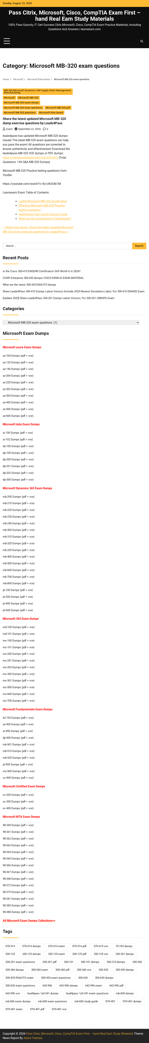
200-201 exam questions (20, 962)
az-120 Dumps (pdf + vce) (18, 362)
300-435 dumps (125, 969)
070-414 (10, 946)
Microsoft (9, 97)
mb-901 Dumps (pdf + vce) (19, 744)
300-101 (68, 962)
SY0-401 (110, 1001)
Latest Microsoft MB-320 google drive (43, 201)
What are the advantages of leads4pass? (45, 218)
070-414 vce (101, 946)
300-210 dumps (116, 962)
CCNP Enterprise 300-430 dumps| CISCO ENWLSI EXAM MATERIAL (43, 278)
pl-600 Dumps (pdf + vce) (18, 610)
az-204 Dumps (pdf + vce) (18, 375)
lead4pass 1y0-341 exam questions (87, 993)
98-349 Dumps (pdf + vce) (18, 825)
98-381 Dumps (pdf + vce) (18, 898)
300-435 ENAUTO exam (19, 977)
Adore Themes (33, 1038)
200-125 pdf (79, 954)
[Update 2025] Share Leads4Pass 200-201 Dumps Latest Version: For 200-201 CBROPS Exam (58, 298)
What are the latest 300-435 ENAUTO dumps (29, 284)
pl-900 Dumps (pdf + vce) (18, 764)
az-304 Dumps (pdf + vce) (18, 395)
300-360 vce (84, 969)
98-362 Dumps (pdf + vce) (18, 838)
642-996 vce (12, 993)
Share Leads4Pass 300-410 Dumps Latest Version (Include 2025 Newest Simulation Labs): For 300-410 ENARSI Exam (73, 291)
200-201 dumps (125, 954)
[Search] (141, 41)
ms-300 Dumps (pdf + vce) (19, 674)
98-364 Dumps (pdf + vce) (18, 852)
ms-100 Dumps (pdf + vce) (19, 640)
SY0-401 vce (59, 1009)
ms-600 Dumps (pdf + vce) (19, 694)
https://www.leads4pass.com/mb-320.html (30, 157)
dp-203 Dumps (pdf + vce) (18, 473)
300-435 (103, 969)
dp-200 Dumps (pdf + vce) (18, 459)
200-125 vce (101, 954)
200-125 (10, 954)
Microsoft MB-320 (28, 97)
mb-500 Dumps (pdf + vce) (19, 563)
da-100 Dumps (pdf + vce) (18, 446)
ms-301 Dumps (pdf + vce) (19, 680)
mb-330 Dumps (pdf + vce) (19, 550)
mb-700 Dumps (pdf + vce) (19, 576)
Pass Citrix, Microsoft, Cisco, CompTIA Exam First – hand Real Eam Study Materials (74, 15)
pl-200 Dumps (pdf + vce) (18, 596)
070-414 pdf (79, 946)
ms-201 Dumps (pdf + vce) (19, 660)
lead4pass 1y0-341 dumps (43, 993)
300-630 (83, 977)
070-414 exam (56, 946)
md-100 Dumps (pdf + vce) (19, 627)
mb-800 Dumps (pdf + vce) (19, 583)
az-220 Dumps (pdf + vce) (18, 382)
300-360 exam (39, 969)
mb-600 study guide (86, 1001)
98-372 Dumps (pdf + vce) (18, 885)
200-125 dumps (31, 954)
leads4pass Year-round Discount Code (43, 214)
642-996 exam (93, 985)
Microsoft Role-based (51, 112)
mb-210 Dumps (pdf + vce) (19, 503)
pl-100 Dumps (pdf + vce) (18, 590)
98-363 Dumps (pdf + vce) (18, 845)
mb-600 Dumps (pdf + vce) (19, 570)
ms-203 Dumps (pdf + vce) (19, 667)
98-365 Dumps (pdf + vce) (18, 858)
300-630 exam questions (20, 985)
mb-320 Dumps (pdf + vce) (19, 543)
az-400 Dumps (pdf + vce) (18, 402)
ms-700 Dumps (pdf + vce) (19, 700)
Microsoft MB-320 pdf (58, 107)
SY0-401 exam (14, 1009)
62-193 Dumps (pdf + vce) (18, 717)
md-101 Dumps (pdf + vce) (19, 634)
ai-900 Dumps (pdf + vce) (18, 731)
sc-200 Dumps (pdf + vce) (18, 794)
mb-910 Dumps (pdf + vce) (19, 751)
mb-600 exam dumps (18, 1001)
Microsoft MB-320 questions (20, 112)
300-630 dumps (104, 977)
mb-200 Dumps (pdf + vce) (19, 496)
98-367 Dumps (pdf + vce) (18, 872)
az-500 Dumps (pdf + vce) (18, 409)
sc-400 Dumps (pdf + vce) (18, 808)
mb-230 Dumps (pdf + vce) (19, 516)
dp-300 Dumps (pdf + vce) (18, 479)
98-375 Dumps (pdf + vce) (18, 892)
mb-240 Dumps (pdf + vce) (19, 523)
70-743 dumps (124, 946)
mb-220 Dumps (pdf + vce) (19, 510)
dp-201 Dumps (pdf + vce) (18, 466)
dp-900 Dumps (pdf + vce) (18, 737)
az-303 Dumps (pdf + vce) (18, 389)
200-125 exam (56, 954)
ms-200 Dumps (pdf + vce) (19, 653)
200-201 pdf (50, 962)
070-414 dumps (31, 946)
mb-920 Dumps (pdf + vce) (19, 757)
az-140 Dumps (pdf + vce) (18, 369)
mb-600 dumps (125, 993)
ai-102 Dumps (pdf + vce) (18, 439)
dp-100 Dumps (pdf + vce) (18, 453)
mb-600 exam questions (52, 1001)
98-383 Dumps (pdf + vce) (18, 905)
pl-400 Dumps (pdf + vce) (18, 603)
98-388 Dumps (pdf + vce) (18, 912)
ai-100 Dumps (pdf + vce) (18, 432)
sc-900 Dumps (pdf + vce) (18, 777)
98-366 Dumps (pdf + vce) (18, 865)
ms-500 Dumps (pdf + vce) (19, 687)
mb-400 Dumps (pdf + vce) (19, 556)
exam (9, 129)
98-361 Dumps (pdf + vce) (18, 832)
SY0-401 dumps (132, 1001)
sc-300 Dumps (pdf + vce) (18, 801)
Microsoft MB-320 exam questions (23, 107)
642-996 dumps (68, 985)
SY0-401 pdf (37, 1009)
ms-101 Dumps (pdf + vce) (19, 647)
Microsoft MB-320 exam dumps (21, 102)
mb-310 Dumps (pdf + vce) (19, 536)
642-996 (47, 985)
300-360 (137, 962)
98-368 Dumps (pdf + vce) (18, 878)
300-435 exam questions (56, 977)
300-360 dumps (14, 969)
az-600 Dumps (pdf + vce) (18, 415)
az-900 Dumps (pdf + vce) (18, 724)
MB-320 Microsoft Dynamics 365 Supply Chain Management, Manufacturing (37, 91)
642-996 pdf (116, 985)
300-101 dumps (90, 962)
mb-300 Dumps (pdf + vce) (19, 530)
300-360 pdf (62, 969)
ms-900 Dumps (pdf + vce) (19, 771)
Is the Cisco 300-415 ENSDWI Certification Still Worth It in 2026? (41, 271)
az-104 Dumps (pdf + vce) (18, 355)
